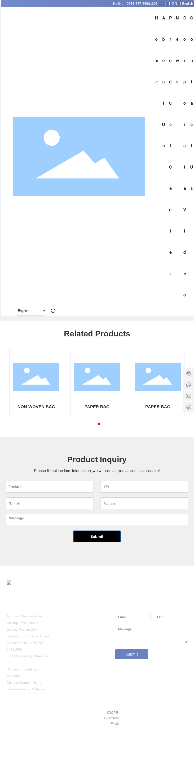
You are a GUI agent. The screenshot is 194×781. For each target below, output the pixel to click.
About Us (100, 607)
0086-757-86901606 (142, 3)
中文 (164, 3)
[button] (90, 424)
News (100, 616)
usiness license (176, 712)
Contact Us (100, 631)
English (188, 3)
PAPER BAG (97, 406)
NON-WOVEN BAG (36, 406)
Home (75, 607)
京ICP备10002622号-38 (111, 718)
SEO (156, 712)
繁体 (175, 3)
